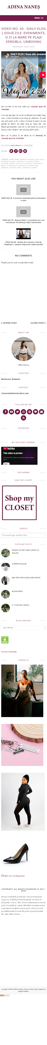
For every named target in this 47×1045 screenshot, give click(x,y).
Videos (12, 163)
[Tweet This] (11, 151)
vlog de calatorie (24, 163)
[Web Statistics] (5, 996)
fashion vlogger (8, 161)
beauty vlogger (27, 159)
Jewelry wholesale (9, 652)
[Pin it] (25, 151)
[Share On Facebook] (16, 151)
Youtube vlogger (29, 167)
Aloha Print (17, 591)
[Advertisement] (23, 935)
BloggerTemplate (23, 991)
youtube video (15, 167)
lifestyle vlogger (25, 161)
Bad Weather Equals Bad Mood (26, 577)
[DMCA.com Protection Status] (5, 643)
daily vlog (39, 159)
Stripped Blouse (19, 564)
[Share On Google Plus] (20, 151)
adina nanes (14, 159)
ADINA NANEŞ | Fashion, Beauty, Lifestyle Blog (22, 989)
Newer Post (10, 323)
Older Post (37, 323)
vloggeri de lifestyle (16, 165)
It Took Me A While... (21, 605)
